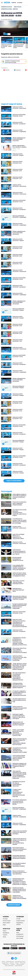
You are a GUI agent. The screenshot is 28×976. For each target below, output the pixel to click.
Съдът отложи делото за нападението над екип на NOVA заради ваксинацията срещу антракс (19, 841)
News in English (19, 938)
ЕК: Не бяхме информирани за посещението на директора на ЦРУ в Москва (19, 802)
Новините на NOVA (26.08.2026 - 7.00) (17, 263)
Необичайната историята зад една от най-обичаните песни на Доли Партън (19, 552)
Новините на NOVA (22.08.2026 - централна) (19, 464)
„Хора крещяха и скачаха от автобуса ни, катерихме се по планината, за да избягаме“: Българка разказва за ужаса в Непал (19, 641)
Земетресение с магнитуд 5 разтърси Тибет (18, 590)
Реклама (3, 961)
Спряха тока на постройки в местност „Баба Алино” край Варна (19, 832)
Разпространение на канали (20, 961)
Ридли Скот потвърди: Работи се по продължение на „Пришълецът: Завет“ (18, 536)
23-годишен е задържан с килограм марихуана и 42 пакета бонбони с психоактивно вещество (19, 693)
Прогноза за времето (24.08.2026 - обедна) (18, 387)
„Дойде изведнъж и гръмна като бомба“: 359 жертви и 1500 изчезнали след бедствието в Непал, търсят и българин (19, 666)
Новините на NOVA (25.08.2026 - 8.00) (17, 332)
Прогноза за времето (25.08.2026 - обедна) (18, 309)
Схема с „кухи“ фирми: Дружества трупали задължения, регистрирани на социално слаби (18, 732)
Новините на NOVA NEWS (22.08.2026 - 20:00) (18, 456)
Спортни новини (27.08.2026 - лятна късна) (19, 527)
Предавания (6, 932)
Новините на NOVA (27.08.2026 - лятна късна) (19, 107)
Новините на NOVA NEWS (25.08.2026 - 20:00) (18, 278)
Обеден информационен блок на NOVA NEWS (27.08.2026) (18, 139)
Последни (5, 918)
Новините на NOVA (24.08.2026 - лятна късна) (19, 348)
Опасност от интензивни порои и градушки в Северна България (19, 503)
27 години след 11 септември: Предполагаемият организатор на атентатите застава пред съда (18, 793)
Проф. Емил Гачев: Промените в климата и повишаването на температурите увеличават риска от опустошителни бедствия (19, 623)
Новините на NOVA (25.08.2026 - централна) (19, 286)
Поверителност (6, 964)
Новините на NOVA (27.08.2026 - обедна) (17, 154)
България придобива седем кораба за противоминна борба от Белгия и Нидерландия (19, 606)
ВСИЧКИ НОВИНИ (14, 905)
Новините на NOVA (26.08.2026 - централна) (19, 208)
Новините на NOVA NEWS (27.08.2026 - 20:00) (18, 115)
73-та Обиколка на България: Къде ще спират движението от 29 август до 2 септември (19, 521)
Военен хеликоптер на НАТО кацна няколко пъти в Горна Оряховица (19, 872)
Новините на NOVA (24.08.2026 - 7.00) (17, 418)
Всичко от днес (7, 920)
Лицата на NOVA (20, 920)
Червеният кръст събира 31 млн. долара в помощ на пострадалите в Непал (19, 574)
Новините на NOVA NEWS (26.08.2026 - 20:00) (18, 201)
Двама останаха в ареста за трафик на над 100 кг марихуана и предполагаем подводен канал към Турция (19, 741)
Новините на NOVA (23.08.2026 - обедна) (18, 449)
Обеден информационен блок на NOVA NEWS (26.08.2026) (18, 233)
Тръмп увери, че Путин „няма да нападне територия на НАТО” (18, 582)
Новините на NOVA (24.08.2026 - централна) (19, 363)
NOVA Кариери (20, 936)
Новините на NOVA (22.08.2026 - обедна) (18, 472)
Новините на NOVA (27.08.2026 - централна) (18, 123)
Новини (13, 2)
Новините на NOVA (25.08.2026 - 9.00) (17, 325)
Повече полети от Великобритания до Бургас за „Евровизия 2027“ (19, 708)
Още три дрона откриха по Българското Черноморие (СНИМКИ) (19, 865)
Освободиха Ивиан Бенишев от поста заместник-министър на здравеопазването (19, 685)
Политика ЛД (12, 964)
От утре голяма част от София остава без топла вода (19, 700)
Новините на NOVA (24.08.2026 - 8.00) (17, 410)
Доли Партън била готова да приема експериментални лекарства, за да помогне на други (19, 512)
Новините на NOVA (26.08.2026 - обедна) (18, 239)
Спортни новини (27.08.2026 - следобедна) (19, 816)
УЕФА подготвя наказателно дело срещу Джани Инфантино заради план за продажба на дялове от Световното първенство (19, 775)
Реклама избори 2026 (10, 961)
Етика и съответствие (9, 965)
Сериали (5, 934)
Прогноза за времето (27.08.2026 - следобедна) (19, 808)
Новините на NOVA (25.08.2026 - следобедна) (19, 294)
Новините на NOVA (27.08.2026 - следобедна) (19, 130)
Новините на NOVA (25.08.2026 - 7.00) (17, 340)
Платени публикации (18, 965)
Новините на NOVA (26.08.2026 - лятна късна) (19, 193)
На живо (19, 2)
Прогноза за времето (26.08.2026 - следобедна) (19, 216)
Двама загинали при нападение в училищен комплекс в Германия (18, 723)
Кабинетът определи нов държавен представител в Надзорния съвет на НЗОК (19, 765)
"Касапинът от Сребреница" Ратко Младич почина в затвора (19, 897)
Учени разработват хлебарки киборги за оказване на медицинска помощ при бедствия (19, 567)
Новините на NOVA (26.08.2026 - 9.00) (17, 247)
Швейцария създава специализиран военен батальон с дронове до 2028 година (18, 716)
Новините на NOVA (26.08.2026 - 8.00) (17, 255)
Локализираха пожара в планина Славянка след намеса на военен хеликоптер (18, 757)
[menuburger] (2, 2)
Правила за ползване (20, 964)
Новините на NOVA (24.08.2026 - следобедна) (19, 371)
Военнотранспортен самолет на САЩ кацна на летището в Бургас (19, 849)
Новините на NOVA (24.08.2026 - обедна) (18, 394)
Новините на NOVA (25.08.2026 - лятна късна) (19, 270)
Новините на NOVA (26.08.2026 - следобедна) (19, 224)
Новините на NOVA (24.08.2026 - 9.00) (17, 402)
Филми (4, 936)
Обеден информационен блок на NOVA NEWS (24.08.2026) (18, 380)
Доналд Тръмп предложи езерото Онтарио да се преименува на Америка (18, 857)
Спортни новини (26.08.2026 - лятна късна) (19, 185)
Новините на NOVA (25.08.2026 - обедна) (18, 317)
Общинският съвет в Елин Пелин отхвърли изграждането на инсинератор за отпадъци (19, 650)
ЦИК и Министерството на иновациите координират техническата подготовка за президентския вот (19, 676)
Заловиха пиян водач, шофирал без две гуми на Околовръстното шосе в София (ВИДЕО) (19, 890)
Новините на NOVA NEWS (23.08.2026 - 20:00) (18, 425)
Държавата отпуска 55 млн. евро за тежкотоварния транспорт (18, 783)
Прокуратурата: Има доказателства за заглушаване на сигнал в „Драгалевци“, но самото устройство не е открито (19, 881)
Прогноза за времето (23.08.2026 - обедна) (18, 441)
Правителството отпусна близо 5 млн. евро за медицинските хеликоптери (19, 658)
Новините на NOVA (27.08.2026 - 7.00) (17, 177)
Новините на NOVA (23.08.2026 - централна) (19, 433)
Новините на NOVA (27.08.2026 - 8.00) (17, 170)
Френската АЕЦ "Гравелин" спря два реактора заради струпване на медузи (19, 598)
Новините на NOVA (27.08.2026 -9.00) (17, 162)
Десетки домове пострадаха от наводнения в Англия (17, 559)
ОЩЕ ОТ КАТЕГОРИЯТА (14, 480)
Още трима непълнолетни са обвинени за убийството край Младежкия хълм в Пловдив (19, 750)
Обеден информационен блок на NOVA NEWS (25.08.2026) (18, 302)
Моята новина (6, 922)
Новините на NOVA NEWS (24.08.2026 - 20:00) (18, 356)
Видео (4, 924)
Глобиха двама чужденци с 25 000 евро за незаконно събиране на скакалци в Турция (19, 496)
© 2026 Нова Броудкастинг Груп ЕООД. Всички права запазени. (14, 969)
